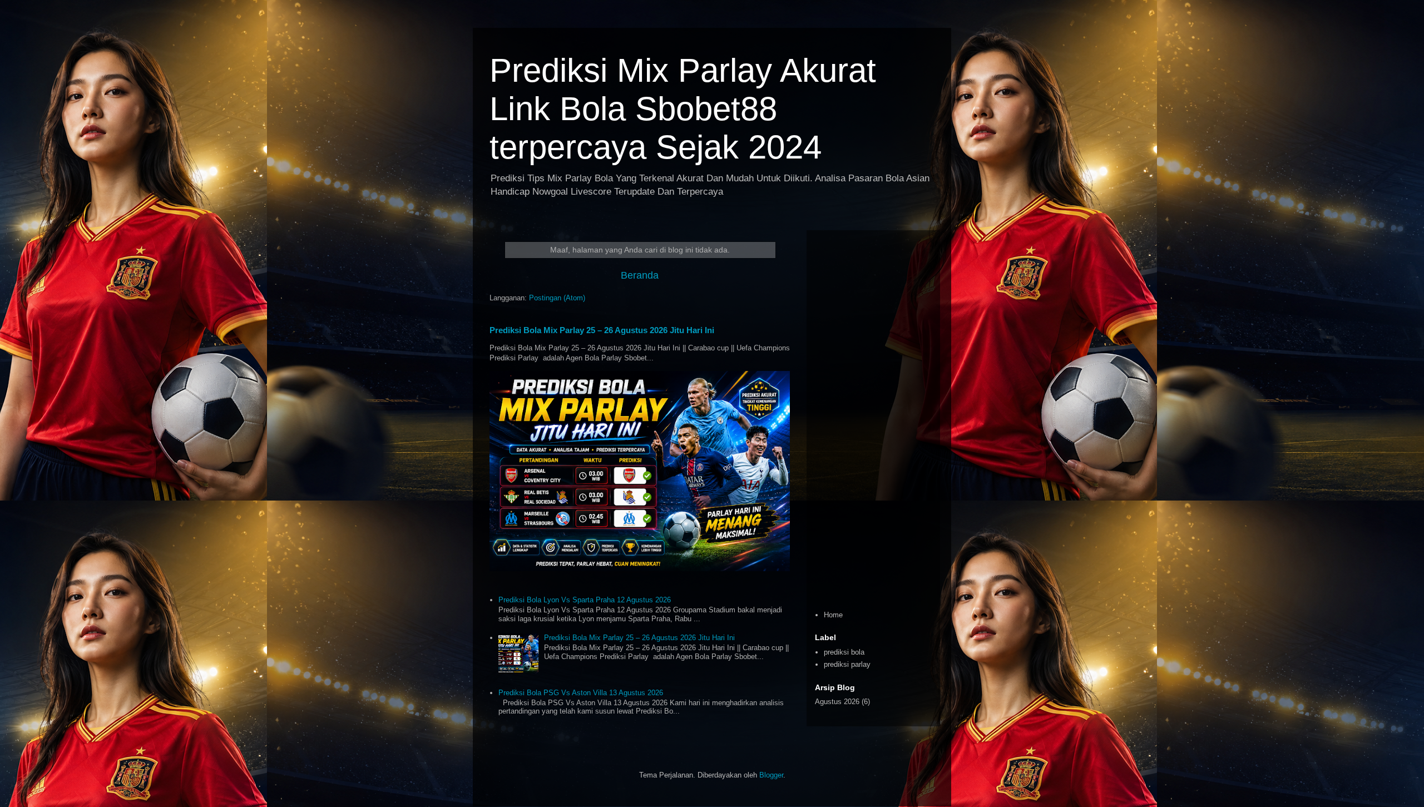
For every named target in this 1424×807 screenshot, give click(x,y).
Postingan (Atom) (557, 298)
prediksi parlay (847, 664)
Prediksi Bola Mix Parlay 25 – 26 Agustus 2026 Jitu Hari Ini (602, 330)
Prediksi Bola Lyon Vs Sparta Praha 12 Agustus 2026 (584, 600)
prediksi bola (844, 652)
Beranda (640, 275)
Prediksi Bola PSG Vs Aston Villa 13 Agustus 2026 (580, 693)
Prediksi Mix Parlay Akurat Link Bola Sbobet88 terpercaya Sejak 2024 (683, 109)
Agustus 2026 (837, 701)
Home (833, 615)
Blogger (771, 775)
